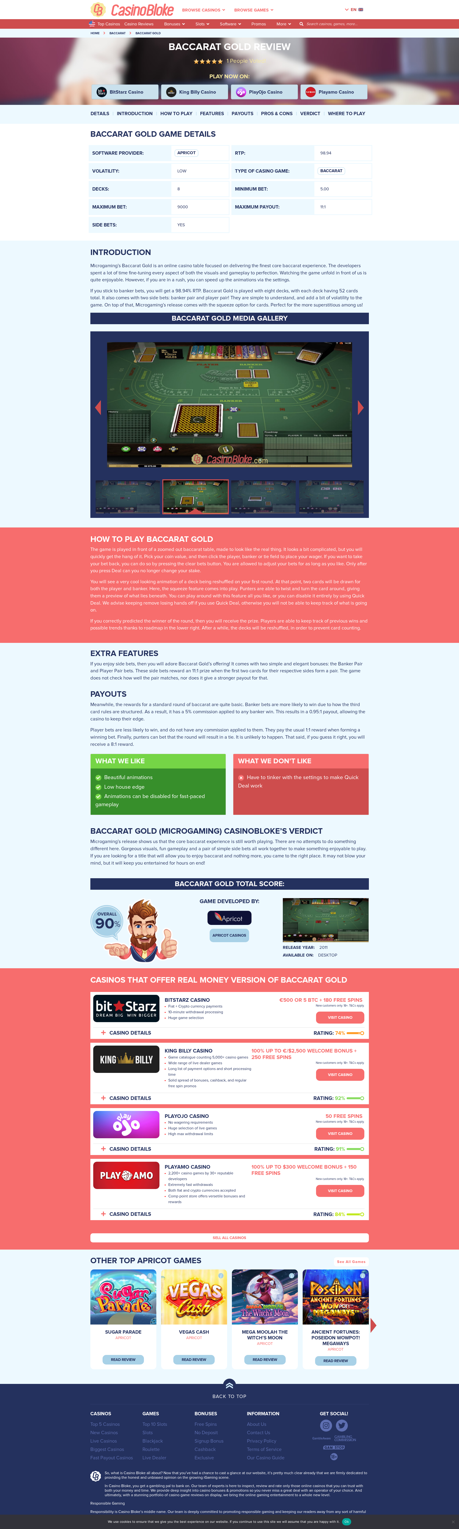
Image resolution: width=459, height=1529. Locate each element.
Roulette (151, 1449)
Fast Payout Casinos (111, 1458)
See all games (351, 1262)
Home (95, 33)
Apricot (186, 153)
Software (228, 24)
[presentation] (373, 1325)
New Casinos (104, 1433)
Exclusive (204, 1458)
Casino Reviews (138, 24)
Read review (123, 1360)
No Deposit (206, 1433)
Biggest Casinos (107, 1449)
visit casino (340, 1017)
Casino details (130, 1033)
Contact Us (258, 1433)
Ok (346, 1521)
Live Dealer (154, 1458)
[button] (98, 407)
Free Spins (206, 1424)
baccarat (117, 33)
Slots (200, 24)
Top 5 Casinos (105, 1424)
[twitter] (342, 1426)
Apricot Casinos (229, 935)
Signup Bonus (209, 1441)
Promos (258, 24)
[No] (453, 1521)
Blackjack (152, 1441)
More (281, 24)
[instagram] (326, 1426)
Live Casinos (103, 1441)
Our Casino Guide (265, 1458)
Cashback (205, 1449)
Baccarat (331, 171)
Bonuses (172, 24)
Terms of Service (264, 1449)
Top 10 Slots (154, 1424)
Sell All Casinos (229, 1238)
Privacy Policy (261, 1441)
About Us (256, 1424)
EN (353, 10)
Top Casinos (109, 24)
